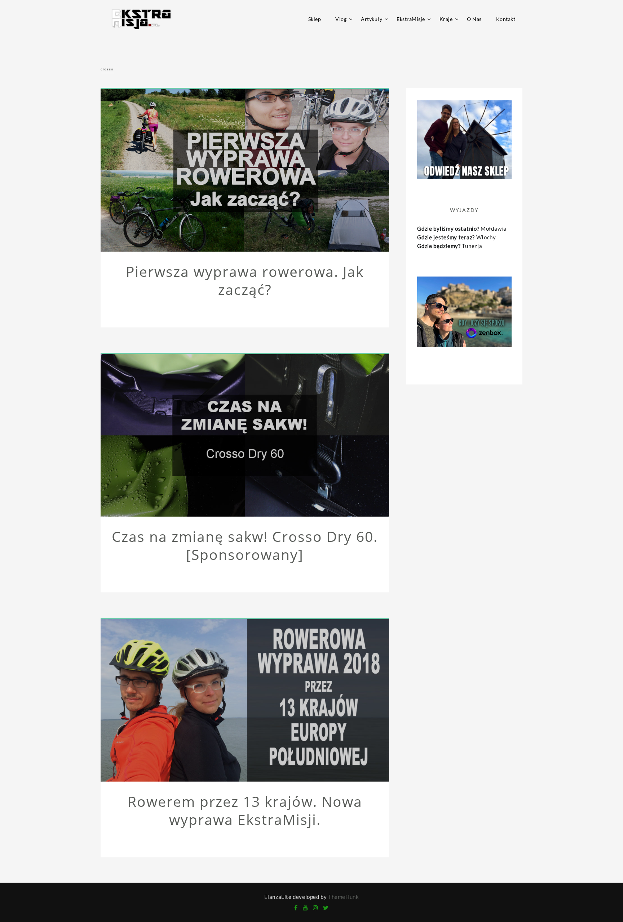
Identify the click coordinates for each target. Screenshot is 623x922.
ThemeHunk (343, 896)
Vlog (340, 19)
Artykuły (371, 19)
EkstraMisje (411, 19)
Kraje (446, 19)
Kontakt (506, 19)
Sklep (314, 19)
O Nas (474, 19)
